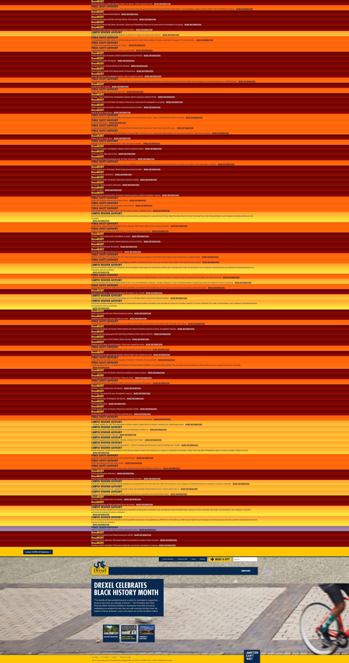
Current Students (168, 559)
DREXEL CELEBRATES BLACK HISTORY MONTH (128, 638)
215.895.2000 (145, 660)
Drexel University (100, 566)
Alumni (193, 559)
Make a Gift (222, 559)
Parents (202, 559)
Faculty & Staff (182, 559)
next (157, 633)
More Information (162, 4)
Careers (114, 657)
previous (100, 633)
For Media (105, 657)
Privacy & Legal (125, 657)
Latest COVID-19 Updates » (38, 552)
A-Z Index (95, 657)
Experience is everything (143, 638)
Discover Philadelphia (111, 637)
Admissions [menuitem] (245, 571)
